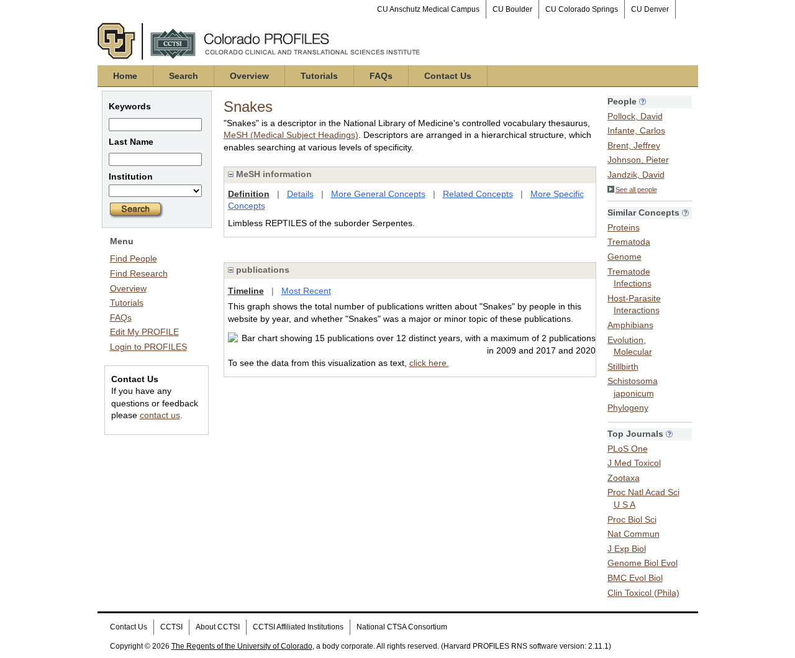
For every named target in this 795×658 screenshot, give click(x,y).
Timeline (246, 291)
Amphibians (630, 325)
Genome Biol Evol (642, 563)
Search (183, 76)
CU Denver (650, 9)
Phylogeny (627, 408)
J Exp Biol (626, 549)
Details (300, 194)
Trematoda (628, 242)
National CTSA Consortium (402, 627)
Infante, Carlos (636, 130)
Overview (249, 76)
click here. (429, 363)
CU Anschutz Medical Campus (428, 9)
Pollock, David (635, 116)
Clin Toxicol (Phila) (643, 593)
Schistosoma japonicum (632, 387)
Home (125, 76)
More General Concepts (378, 194)
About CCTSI (218, 627)
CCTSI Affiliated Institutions (298, 627)
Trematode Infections (629, 278)
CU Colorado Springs (581, 9)
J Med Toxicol (634, 463)
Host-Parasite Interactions (634, 304)
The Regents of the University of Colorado (241, 646)
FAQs (381, 76)
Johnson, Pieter (638, 160)
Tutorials (319, 76)
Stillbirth (622, 367)
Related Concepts (478, 194)
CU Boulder (512, 9)
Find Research (139, 273)
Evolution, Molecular (629, 346)
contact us (160, 415)
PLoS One (627, 449)
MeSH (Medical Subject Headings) (291, 135)
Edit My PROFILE (144, 332)
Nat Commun (633, 534)
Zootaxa (623, 478)
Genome (624, 257)
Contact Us (447, 76)
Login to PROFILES (148, 347)
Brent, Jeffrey (633, 145)
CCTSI (171, 627)
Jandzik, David (636, 175)
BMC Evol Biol (635, 578)
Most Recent (306, 291)
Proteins (623, 227)
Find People (133, 258)
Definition (249, 194)
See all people (636, 189)
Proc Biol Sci (631, 519)
